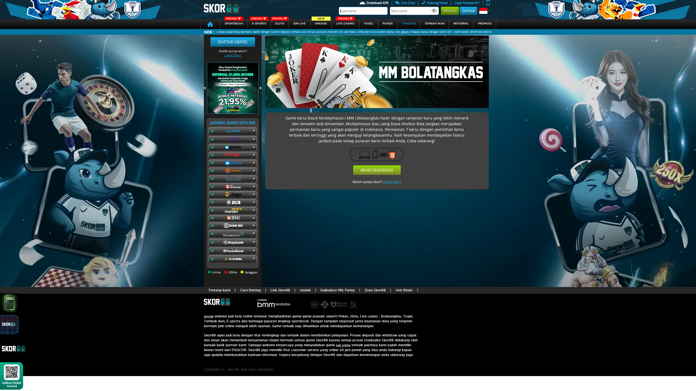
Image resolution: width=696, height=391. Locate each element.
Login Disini (233, 55)
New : (209, 31)
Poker (388, 23)
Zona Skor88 (375, 290)
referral (461, 23)
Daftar (468, 11)
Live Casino (345, 22)
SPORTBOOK (234, 22)
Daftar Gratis (232, 42)
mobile (305, 290)
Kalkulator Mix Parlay (338, 290)
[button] (484, 11)
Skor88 (208, 316)
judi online (343, 345)
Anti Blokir (404, 290)
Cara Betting (250, 290)
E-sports (258, 22)
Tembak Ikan (435, 23)
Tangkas (409, 23)
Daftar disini (392, 181)
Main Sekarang (377, 170)
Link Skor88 (280, 290)
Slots (278, 22)
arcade (321, 22)
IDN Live (299, 23)
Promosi (485, 23)
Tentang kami (219, 290)
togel (369, 23)
